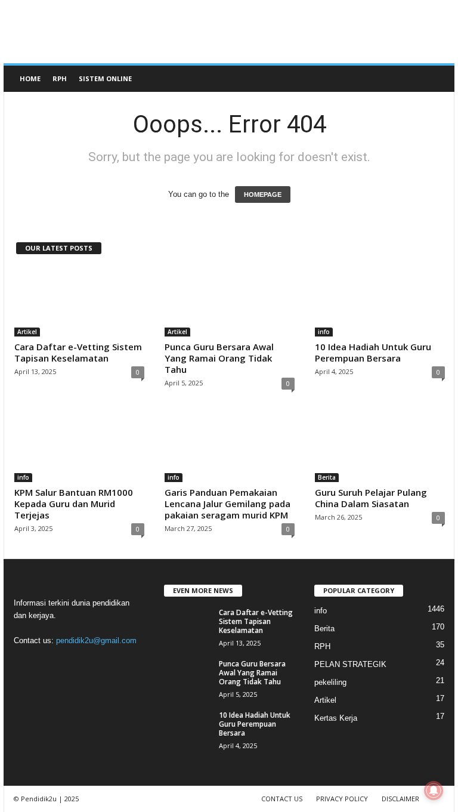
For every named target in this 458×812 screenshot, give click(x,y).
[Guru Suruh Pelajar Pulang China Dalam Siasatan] (380, 447)
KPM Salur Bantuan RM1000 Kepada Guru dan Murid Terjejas (73, 503)
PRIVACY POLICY (342, 798)
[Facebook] (26, 663)
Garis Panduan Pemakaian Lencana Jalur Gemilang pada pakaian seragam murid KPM (227, 503)
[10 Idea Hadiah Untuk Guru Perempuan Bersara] (380, 301)
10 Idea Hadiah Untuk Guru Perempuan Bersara (373, 352)
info (324, 332)
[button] (436, 79)
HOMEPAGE (262, 194)
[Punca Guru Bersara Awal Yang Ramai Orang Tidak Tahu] (230, 301)
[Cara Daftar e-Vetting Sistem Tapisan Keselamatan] (79, 301)
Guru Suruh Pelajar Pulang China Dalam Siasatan (371, 498)
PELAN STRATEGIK (350, 664)
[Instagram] (50, 663)
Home (30, 78)
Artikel (27, 332)
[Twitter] (99, 663)
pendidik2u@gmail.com (96, 640)
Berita (327, 477)
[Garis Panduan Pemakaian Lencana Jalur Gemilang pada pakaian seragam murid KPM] (230, 447)
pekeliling (330, 682)
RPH (59, 78)
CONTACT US (281, 798)
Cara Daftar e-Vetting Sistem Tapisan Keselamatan (78, 352)
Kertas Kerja (335, 718)
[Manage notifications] (433, 790)
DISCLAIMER (400, 798)
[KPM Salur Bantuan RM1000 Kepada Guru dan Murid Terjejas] (79, 447)
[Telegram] (75, 663)
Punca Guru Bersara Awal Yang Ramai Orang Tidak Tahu (219, 358)
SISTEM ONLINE (105, 78)
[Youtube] (123, 663)
